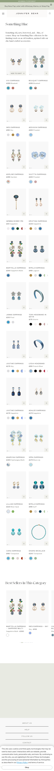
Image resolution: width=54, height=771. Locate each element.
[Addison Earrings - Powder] (39, 108)
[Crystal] (8, 135)
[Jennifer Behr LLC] (27, 13)
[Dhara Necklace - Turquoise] (39, 532)
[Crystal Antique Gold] (13, 135)
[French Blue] (30, 371)
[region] (27, 6)
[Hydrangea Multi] (8, 464)
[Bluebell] (8, 88)
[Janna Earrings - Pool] (16, 295)
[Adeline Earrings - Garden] (16, 155)
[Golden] (17, 371)
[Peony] (35, 181)
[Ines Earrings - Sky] (16, 108)
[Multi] (35, 88)
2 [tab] (9, 214)
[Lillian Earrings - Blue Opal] (16, 485)
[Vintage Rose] (13, 88)
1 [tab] (8, 214)
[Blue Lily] (30, 464)
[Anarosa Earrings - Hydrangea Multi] (16, 438)
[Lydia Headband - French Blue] (39, 344)
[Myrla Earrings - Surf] (39, 485)
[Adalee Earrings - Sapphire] (39, 391)
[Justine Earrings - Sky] (16, 344)
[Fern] (45, 275)
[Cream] (35, 324)
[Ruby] (45, 371)
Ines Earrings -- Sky (38, 626)
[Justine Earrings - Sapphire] (16, 391)
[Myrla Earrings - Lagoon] (39, 249)
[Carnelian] (22, 558)
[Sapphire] (13, 228)
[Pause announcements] (51, 4)
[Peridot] (13, 511)
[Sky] (17, 135)
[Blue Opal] (8, 511)
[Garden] (8, 181)
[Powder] (30, 135)
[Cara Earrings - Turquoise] (16, 532)
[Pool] (8, 322)
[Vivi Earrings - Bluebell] (16, 61)
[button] (50, 13)
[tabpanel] (16, 61)
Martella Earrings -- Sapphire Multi (16, 627)
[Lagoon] (40, 275)
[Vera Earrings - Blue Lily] (39, 438)
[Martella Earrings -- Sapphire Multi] (16, 606)
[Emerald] (17, 228)
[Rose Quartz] (17, 558)
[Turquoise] (8, 558)
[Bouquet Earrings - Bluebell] (39, 61)
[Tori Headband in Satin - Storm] (39, 295)
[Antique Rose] (22, 228)
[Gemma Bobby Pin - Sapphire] (16, 202)
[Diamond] (8, 228)
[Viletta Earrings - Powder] (39, 155)
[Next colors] (25, 228)
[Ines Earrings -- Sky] (39, 606)
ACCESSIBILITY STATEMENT (27, 1)
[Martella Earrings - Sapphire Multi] (16, 249)
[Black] (30, 324)
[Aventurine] (13, 558)
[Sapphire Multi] (8, 275)
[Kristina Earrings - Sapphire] (39, 202)
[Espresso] (40, 324)
